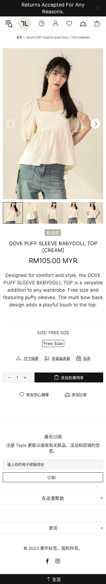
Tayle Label (24, 23)
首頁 (19, 37)
